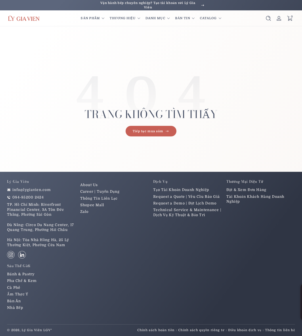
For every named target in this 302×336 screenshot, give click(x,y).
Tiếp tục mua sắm (148, 131)
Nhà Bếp (15, 308)
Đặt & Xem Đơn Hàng (246, 190)
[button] (268, 18)
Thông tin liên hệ (280, 330)
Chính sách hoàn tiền (156, 330)
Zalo (84, 212)
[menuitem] (114, 185)
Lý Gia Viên (32, 330)
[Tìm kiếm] (268, 18)
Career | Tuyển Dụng (100, 192)
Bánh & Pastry (21, 274)
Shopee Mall (92, 205)
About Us (89, 185)
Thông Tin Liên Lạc (99, 198)
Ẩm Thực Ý (18, 294)
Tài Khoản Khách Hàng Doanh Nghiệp (255, 199)
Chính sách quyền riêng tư (201, 330)
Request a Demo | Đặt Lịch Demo (184, 203)
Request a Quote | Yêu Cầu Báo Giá (186, 197)
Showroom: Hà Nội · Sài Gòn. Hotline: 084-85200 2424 (150, 5)
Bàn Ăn (14, 301)
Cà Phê (14, 288)
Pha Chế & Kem (22, 281)
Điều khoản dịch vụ (244, 330)
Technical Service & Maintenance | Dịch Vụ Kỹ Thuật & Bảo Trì (187, 212)
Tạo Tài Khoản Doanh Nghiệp (181, 190)
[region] (151, 5)
